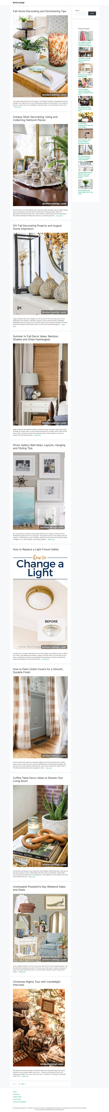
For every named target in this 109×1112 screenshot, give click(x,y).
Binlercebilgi (18, 2)
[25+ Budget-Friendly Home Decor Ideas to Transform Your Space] (85, 36)
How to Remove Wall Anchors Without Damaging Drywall (84, 141)
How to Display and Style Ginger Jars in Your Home (85, 192)
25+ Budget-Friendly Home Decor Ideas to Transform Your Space (85, 43)
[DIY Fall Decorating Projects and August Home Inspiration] (85, 150)
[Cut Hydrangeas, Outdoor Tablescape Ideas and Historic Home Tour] (85, 83)
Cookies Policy (17, 1096)
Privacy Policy (17, 1099)
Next (23, 1084)
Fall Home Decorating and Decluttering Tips (39, 11)
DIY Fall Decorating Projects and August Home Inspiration (84, 157)
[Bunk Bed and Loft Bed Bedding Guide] (85, 68)
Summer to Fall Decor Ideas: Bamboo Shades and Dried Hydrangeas (35, 338)
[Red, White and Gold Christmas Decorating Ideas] (85, 101)
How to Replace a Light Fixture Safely (36, 549)
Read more (17, 107)
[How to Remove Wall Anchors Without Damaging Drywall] (85, 134)
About (15, 1091)
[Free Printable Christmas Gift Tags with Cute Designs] (85, 117)
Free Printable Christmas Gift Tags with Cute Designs (85, 125)
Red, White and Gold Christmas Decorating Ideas (84, 109)
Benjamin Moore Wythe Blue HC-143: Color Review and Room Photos (85, 175)
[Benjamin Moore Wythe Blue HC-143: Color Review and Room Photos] (85, 166)
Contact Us (16, 1094)
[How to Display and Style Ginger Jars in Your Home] (85, 184)
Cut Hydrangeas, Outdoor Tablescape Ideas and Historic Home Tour (85, 92)
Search (77, 10)
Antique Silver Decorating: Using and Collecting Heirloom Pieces (35, 118)
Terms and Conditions (19, 1101)
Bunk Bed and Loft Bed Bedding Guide (85, 75)
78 (20, 1084)
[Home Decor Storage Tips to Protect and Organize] (85, 52)
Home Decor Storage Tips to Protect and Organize (84, 60)
